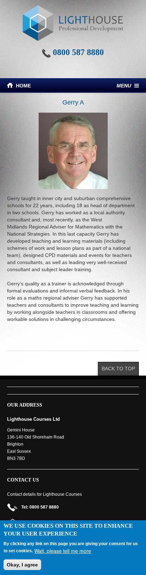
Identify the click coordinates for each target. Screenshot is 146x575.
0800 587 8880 (78, 52)
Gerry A (73, 102)
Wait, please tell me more (62, 550)
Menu (124, 85)
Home (23, 85)
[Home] (73, 23)
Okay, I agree (22, 565)
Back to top (118, 368)
